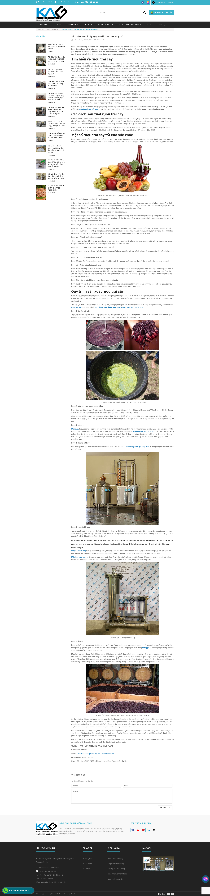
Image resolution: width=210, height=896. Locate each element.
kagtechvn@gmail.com (64, 2)
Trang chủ (43, 25)
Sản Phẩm (72, 25)
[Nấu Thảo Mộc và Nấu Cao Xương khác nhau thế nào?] (41, 72)
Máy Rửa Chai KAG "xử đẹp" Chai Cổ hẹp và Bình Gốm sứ (56, 46)
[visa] (166, 894)
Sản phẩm (88, 864)
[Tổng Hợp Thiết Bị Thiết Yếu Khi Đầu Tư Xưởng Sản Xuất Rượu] (41, 84)
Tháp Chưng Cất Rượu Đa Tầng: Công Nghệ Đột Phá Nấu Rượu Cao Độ (56, 135)
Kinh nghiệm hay (104, 25)
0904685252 (56, 868)
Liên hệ (162, 25)
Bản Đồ (150, 25)
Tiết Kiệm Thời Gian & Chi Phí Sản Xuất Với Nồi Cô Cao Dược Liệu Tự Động (56, 59)
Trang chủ (88, 859)
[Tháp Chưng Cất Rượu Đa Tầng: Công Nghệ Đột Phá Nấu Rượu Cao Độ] (41, 137)
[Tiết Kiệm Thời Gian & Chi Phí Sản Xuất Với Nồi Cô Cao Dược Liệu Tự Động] (41, 61)
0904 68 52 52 (91, 2)
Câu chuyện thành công (129, 25)
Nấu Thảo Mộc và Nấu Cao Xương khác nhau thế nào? (55, 72)
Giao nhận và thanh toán (117, 874)
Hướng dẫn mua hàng (116, 869)
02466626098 (44, 868)
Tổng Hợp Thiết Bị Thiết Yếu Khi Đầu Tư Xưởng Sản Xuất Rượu (56, 84)
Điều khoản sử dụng (115, 859)
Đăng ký (170, 2)
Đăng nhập (161, 2)
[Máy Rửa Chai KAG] (41, 48)
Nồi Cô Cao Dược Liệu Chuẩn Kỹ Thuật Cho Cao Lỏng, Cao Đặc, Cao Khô (56, 124)
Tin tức (87, 25)
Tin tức (87, 869)
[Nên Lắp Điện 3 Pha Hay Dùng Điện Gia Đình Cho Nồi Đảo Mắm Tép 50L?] (41, 176)
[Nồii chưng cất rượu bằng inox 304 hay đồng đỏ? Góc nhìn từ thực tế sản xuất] (41, 149)
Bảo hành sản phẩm (115, 879)
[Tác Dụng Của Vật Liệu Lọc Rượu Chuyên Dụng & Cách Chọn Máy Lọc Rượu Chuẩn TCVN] (41, 96)
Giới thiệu (57, 25)
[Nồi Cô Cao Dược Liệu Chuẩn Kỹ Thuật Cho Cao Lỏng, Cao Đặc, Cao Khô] (41, 123)
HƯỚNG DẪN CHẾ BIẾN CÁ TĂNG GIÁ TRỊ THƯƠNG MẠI (56, 188)
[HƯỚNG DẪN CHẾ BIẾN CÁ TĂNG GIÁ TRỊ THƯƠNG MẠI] (41, 192)
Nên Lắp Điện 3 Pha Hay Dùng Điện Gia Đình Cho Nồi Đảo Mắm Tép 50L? (56, 176)
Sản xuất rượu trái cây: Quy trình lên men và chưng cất (97, 36)
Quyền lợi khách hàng (115, 864)
